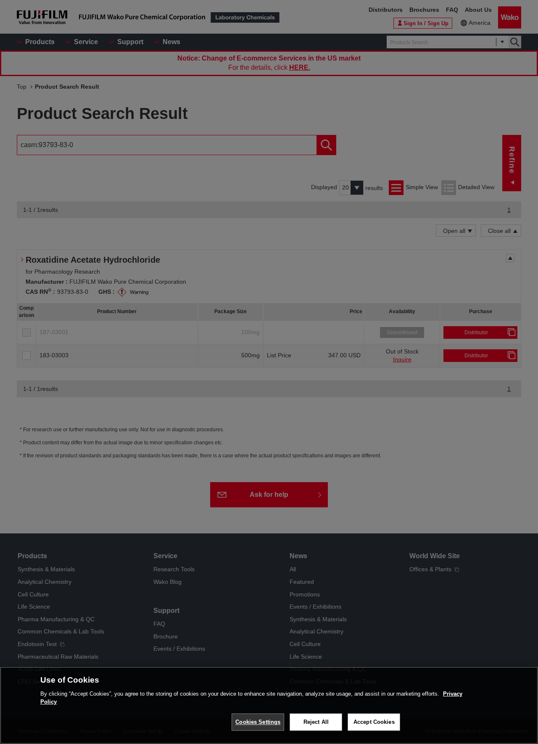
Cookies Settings (257, 722)
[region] (269, 705)
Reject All (316, 722)
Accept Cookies (374, 722)
